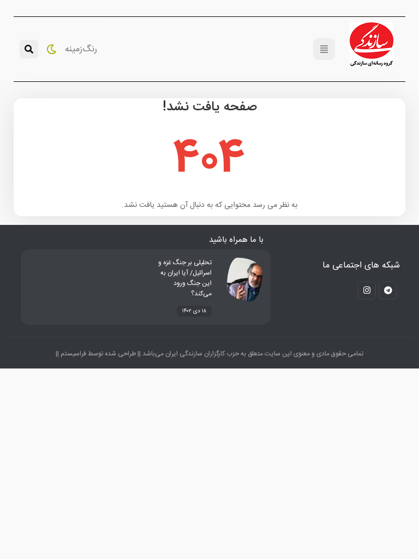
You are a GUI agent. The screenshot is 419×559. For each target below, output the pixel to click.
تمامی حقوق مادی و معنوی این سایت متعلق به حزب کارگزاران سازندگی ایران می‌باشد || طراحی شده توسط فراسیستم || (209, 353)
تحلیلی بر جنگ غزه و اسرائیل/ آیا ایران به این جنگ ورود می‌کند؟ (185, 278)
